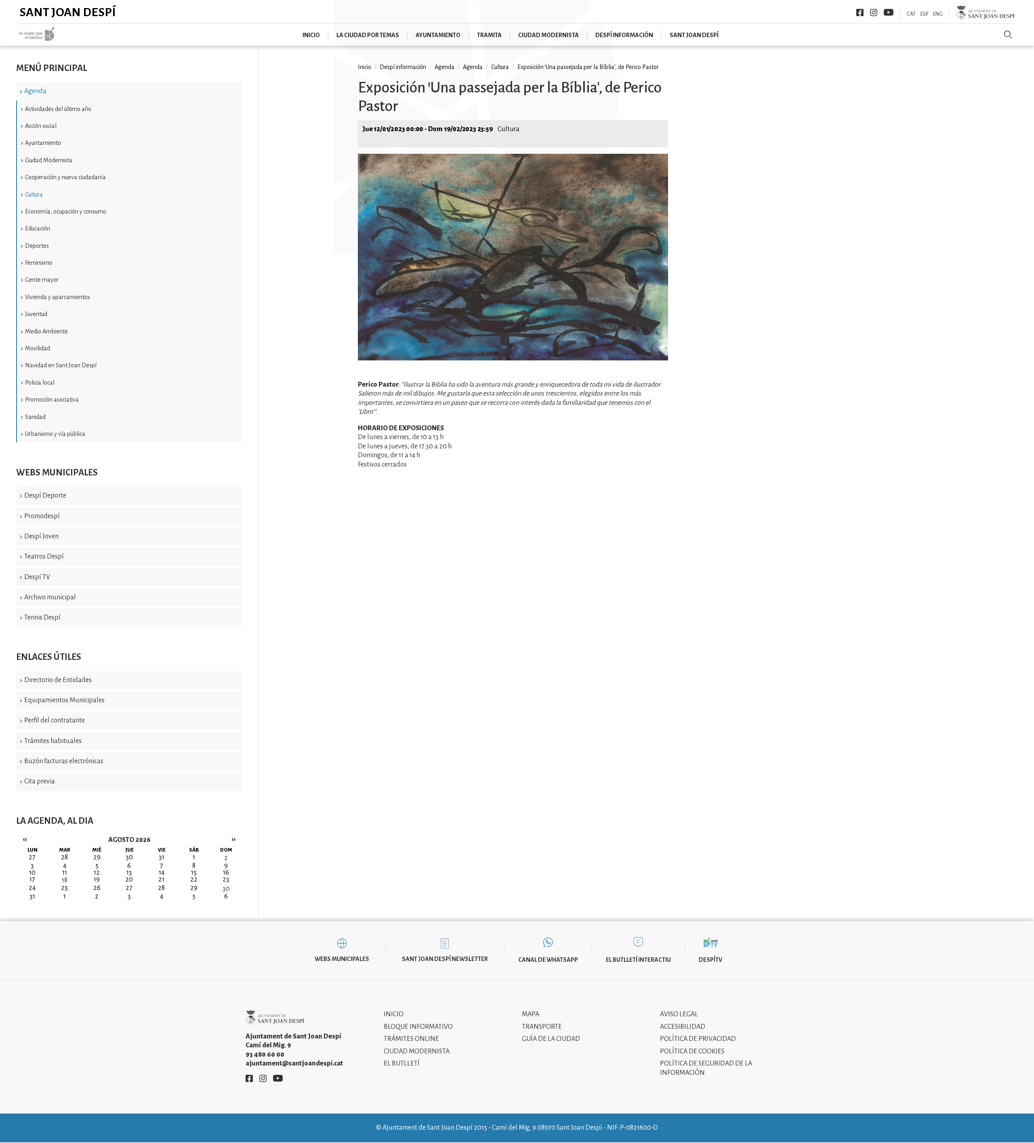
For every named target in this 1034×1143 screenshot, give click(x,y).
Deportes (37, 246)
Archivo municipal (50, 597)
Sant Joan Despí (67, 12)
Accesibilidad (682, 1026)
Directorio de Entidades (58, 680)
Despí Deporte (45, 495)
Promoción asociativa (52, 399)
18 (64, 880)
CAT (911, 14)
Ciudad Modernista (48, 160)
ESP (924, 14)
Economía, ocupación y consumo (65, 211)
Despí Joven (41, 536)
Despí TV (37, 577)
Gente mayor (42, 279)
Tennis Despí (42, 617)
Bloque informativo (418, 1026)
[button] (513, 358)
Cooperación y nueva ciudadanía (65, 177)
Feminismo (39, 263)
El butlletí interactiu (638, 960)
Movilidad (37, 348)
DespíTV (710, 960)
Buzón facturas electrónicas (63, 761)
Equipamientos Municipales (64, 700)
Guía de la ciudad (551, 1039)
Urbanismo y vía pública (55, 434)
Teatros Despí (44, 556)
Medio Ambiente (46, 331)
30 (226, 888)
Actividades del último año (58, 109)
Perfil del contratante (54, 720)
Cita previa (39, 781)
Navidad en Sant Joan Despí (61, 365)
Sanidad (35, 417)
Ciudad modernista (548, 35)
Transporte (542, 1026)
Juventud (36, 314)
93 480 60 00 (265, 1054)
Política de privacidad (698, 1039)
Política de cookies (692, 1051)
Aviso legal (679, 1014)
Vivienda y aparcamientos (57, 297)
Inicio (311, 35)
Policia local (40, 382)
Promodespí (42, 516)
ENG (938, 14)
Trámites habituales (53, 741)
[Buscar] (1008, 34)
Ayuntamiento (438, 35)
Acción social (41, 126)
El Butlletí (402, 1063)
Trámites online (411, 1039)
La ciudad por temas (367, 35)
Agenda (35, 91)
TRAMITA (489, 35)
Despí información (624, 35)
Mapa (530, 1014)
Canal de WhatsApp (548, 960)
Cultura (34, 194)
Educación (37, 228)
